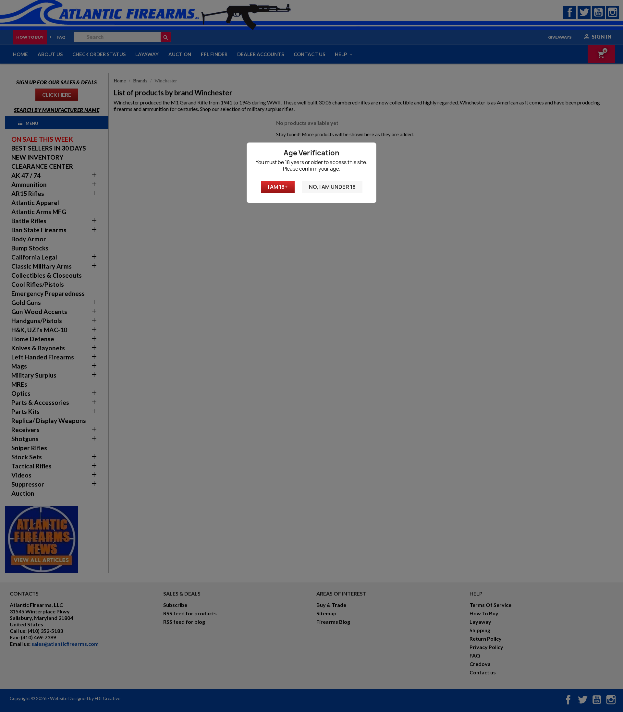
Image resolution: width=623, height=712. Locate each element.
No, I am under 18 (332, 186)
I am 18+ (278, 186)
